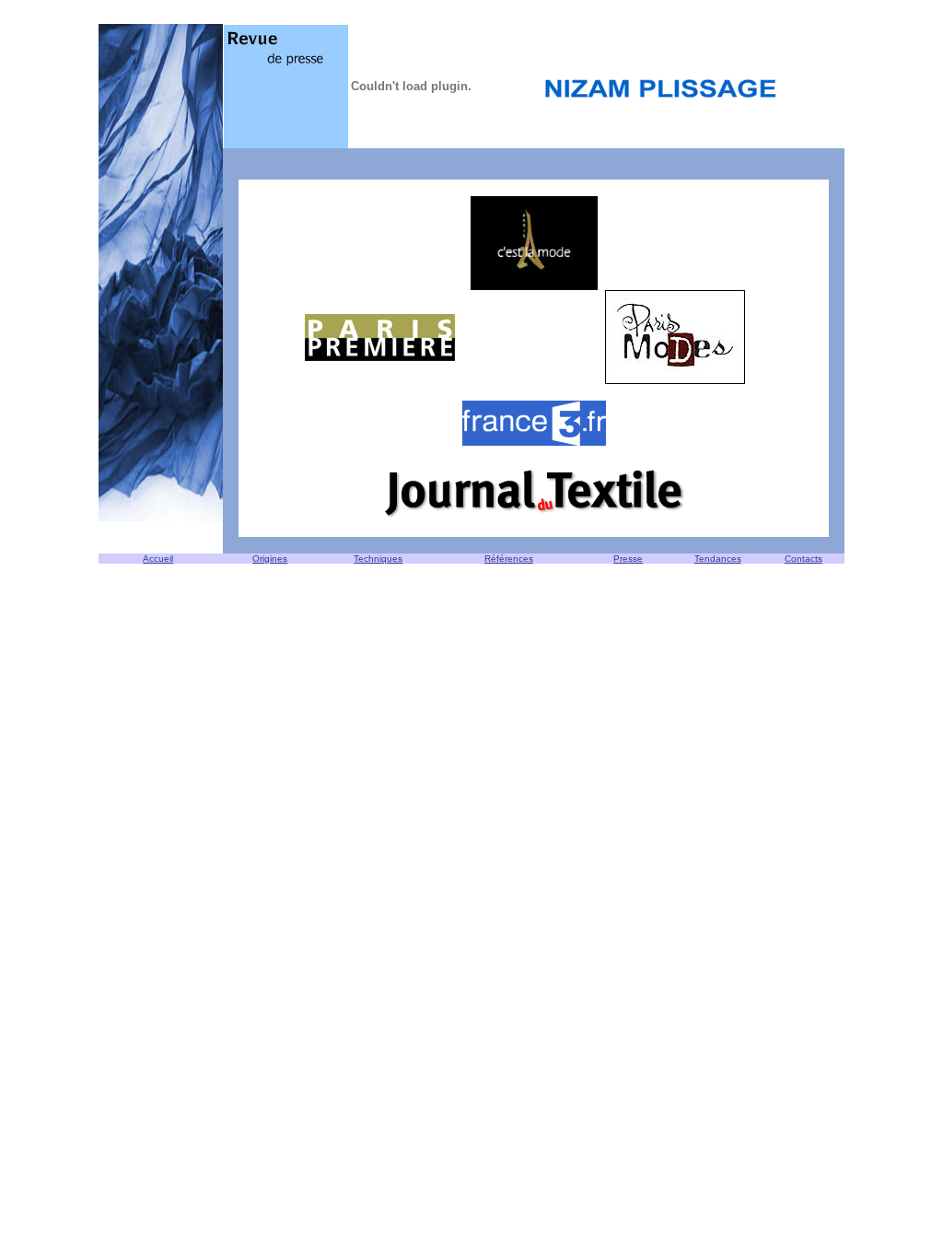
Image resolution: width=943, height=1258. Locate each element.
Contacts (803, 558)
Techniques (378, 558)
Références (508, 558)
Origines (269, 558)
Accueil (158, 558)
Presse (628, 558)
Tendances (717, 558)
